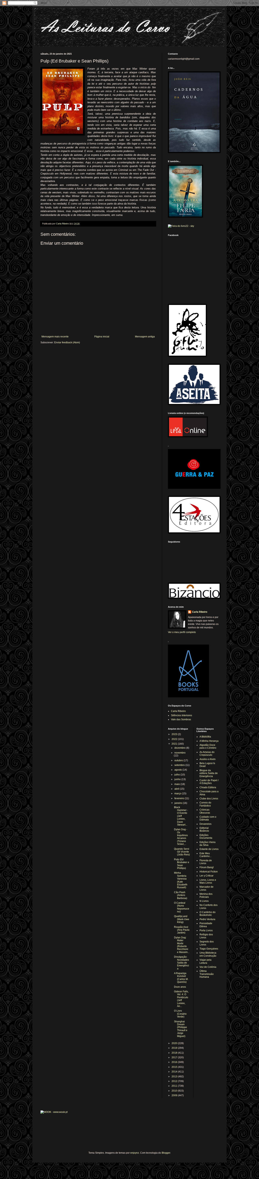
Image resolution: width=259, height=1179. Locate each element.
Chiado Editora (208, 787)
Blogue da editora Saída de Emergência (209, 773)
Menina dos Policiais (206, 895)
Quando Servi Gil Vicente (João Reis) (182, 851)
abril (177, 788)
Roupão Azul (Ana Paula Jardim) (181, 930)
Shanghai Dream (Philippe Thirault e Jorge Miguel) (180, 1029)
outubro (179, 760)
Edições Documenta (206, 836)
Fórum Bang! (207, 867)
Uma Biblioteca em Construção (208, 954)
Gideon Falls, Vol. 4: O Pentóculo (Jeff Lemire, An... (181, 999)
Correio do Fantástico (205, 804)
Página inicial (101, 336)
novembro (180, 752)
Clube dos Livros (209, 798)
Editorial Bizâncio (204, 829)
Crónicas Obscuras (205, 811)
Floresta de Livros (206, 862)
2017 (175, 1057)
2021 (175, 743)
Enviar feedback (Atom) (67, 342)
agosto (178, 769)
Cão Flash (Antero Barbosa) (180, 895)
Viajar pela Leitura (205, 961)
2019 (175, 1048)
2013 (175, 1076)
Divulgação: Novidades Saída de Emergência (181, 962)
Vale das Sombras (181, 719)
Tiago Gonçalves (209, 948)
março (178, 793)
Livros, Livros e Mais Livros (208, 881)
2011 (175, 1085)
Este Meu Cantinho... (205, 855)
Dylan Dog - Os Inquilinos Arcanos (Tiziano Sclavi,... (181, 836)
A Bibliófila (205, 736)
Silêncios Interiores (181, 715)
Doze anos (180, 986)
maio (177, 784)
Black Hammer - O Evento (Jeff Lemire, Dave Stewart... (181, 816)
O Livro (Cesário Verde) (180, 1013)
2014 (175, 1071)
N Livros (204, 901)
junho (177, 779)
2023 (175, 734)
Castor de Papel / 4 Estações (209, 782)
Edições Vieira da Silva (207, 843)
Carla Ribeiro (199, 611)
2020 (175, 1043)
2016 (175, 1062)
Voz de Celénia (208, 967)
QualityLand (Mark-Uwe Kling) (181, 919)
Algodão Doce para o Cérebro (208, 746)
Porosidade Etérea (206, 925)
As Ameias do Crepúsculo (207, 753)
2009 (175, 1095)
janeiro (178, 803)
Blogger (166, 1152)
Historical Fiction (209, 871)
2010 (175, 1090)
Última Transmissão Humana (207, 974)
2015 (175, 1067)
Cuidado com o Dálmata (208, 818)
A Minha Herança (209, 741)
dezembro (180, 747)
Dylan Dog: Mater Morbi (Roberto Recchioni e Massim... (181, 945)
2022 (175, 739)
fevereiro (179, 798)
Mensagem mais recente (55, 336)
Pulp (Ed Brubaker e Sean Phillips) (181, 864)
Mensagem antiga (145, 336)
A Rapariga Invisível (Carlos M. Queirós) (181, 977)
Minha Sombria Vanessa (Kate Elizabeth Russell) (180, 880)
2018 (175, 1052)
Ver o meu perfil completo (182, 632)
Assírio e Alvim (207, 759)
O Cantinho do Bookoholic (207, 913)
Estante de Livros (209, 849)
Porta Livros (206, 930)
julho (177, 774)
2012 (175, 1081)
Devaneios (205, 824)
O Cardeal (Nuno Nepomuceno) (181, 907)
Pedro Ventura (207, 919)
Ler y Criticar (206, 875)
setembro (179, 765)
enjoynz (134, 1152)
